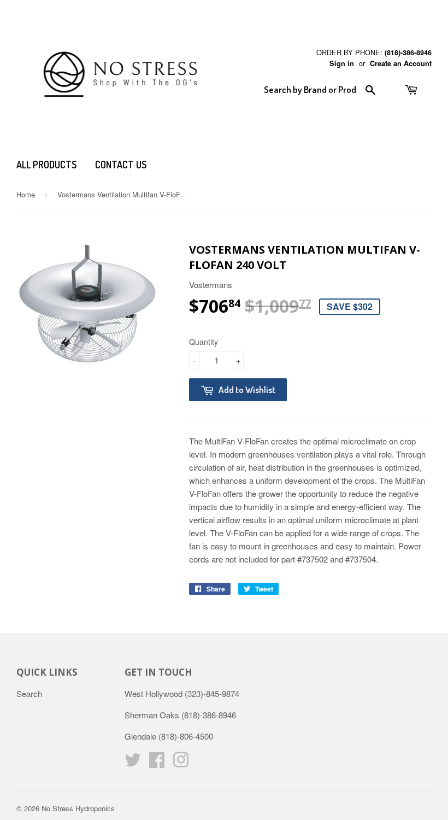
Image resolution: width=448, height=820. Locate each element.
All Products (46, 165)
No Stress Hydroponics (78, 808)
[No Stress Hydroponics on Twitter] (133, 763)
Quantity (203, 341)
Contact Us (120, 165)
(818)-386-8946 (408, 52)
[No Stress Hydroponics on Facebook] (157, 763)
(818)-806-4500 (185, 736)
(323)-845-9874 (212, 693)
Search (29, 693)
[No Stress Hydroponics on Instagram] (181, 763)
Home (25, 194)
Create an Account (401, 63)
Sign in (341, 63)
